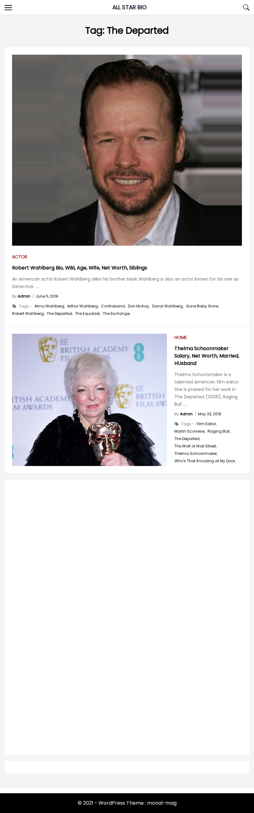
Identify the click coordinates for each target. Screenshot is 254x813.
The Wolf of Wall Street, (195, 446)
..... (36, 286)
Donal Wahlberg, (167, 306)
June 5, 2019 (47, 296)
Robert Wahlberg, (28, 313)
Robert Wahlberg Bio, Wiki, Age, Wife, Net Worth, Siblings (79, 267)
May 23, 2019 (209, 414)
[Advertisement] (127, 563)
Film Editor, (207, 423)
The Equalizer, (87, 313)
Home (180, 337)
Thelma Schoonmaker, (195, 453)
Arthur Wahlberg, (83, 306)
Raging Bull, (219, 431)
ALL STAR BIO (129, 7)
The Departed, (59, 313)
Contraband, (113, 306)
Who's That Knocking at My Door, (204, 461)
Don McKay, (139, 306)
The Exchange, (116, 313)
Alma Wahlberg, (49, 306)
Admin (24, 296)
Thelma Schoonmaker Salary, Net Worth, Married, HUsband (206, 356)
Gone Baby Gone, (202, 306)
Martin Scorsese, (189, 431)
